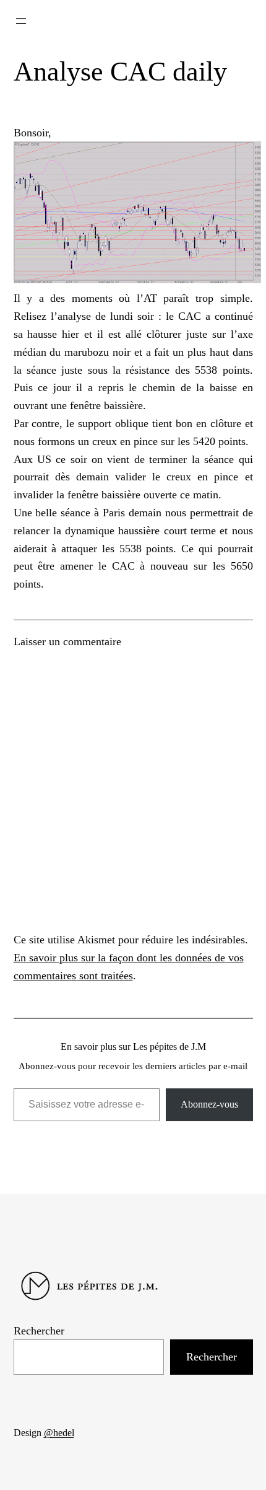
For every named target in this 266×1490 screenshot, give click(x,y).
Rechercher (39, 1331)
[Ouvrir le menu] (21, 21)
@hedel (59, 1432)
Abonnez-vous (209, 1104)
